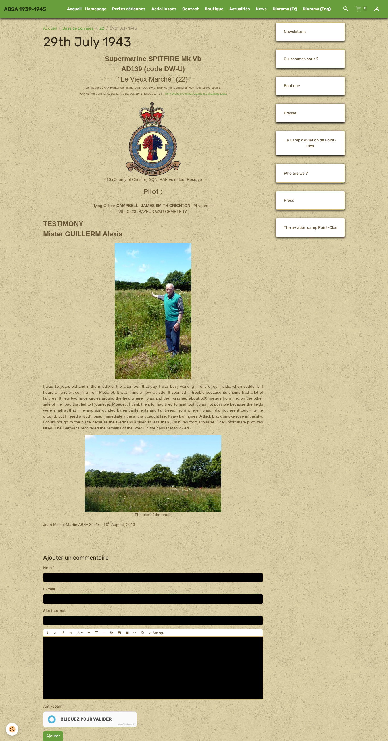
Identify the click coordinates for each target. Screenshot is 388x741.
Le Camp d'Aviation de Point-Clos (310, 143)
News (261, 9)
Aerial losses (163, 9)
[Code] (135, 632)
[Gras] (47, 632)
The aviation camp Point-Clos (310, 227)
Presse (290, 113)
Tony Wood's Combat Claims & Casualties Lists (195, 93)
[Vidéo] (127, 632)
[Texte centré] (96, 632)
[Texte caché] (112, 632)
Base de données (77, 28)
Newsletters (295, 31)
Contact (190, 9)
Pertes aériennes (128, 9)
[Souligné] (63, 632)
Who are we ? (296, 173)
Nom (47, 567)
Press (289, 200)
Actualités (239, 9)
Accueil (50, 28)
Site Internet (54, 610)
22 (101, 28)
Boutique (214, 9)
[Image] (119, 632)
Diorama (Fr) (285, 9)
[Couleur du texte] (79, 632)
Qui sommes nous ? (301, 59)
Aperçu (158, 633)
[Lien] (104, 632)
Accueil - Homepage (86, 9)
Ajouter (53, 736)
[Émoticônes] (142, 632)
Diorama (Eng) (317, 9)
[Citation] (89, 632)
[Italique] (55, 632)
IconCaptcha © (126, 724)
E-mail (49, 589)
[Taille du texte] (70, 632)
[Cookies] (12, 729)
